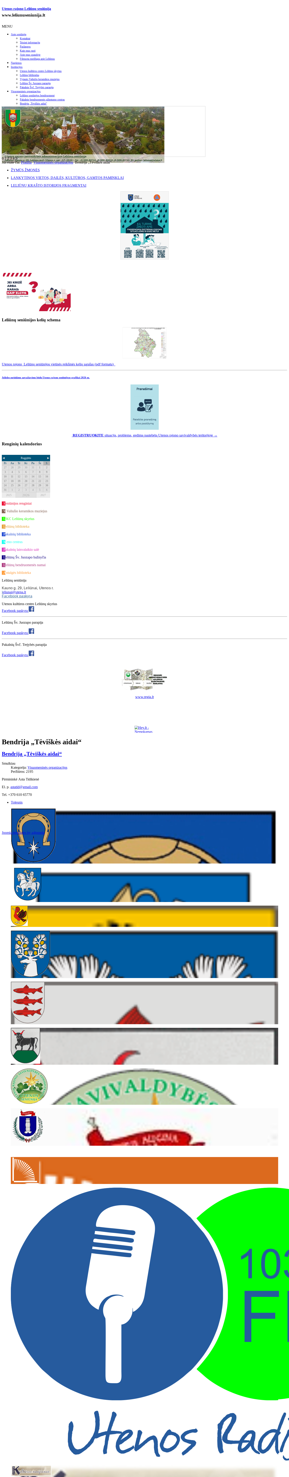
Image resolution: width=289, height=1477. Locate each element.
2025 (9, 495)
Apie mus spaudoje (30, 54)
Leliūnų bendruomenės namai (24, 565)
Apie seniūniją (18, 34)
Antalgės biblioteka (17, 573)
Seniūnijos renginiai (17, 503)
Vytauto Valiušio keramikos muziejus (40, 79)
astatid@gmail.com (24, 787)
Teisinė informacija (30, 42)
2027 (43, 495)
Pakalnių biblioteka (17, 534)
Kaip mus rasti (27, 50)
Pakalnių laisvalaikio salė (21, 549)
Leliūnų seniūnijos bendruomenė (37, 95)
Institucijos (17, 67)
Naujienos (16, 62)
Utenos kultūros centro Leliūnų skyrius (41, 71)
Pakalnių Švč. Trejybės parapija (37, 87)
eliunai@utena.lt (14, 592)
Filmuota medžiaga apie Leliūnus (37, 58)
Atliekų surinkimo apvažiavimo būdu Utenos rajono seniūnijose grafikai (46, 377)
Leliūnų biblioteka (29, 75)
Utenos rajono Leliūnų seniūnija (26, 9)
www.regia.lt (144, 697)
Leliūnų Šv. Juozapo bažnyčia (24, 557)
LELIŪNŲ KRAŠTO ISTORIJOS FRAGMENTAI (48, 185)
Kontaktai (25, 38)
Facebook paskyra (17, 596)
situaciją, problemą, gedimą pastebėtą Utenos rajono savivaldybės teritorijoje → (145, 435)
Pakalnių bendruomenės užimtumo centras (42, 99)
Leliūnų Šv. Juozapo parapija (35, 83)
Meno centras (13, 542)
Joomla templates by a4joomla (23, 833)
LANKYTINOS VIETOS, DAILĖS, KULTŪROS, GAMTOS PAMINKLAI (67, 178)
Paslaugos (25, 46)
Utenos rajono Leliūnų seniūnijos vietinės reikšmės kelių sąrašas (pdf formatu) (58, 364)
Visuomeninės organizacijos (26, 91)
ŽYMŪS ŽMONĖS (25, 170)
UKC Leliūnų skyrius (18, 519)
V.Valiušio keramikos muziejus (25, 511)
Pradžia (26, 162)
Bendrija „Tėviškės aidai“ (33, 103)
